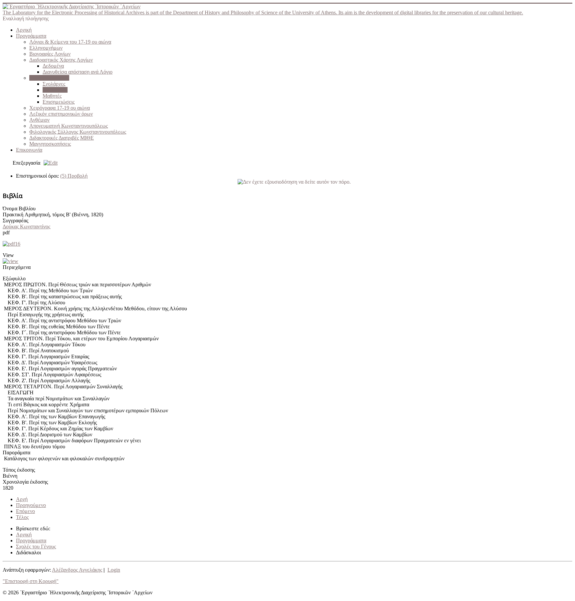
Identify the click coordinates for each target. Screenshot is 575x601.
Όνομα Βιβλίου (19, 208)
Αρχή (22, 499)
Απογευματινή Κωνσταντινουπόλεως (68, 126)
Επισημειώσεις (59, 102)
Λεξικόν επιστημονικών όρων (61, 114)
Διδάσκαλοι (55, 90)
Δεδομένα (53, 66)
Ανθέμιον (39, 120)
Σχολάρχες (54, 84)
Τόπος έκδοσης (19, 470)
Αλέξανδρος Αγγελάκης (77, 570)
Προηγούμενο (31, 505)
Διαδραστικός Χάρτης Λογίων (61, 60)
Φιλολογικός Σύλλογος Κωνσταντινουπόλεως (77, 132)
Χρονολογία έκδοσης (25, 482)
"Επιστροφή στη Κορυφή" (31, 581)
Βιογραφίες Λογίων (50, 54)
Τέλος (22, 517)
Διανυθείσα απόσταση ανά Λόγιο (77, 72)
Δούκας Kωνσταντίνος (26, 226)
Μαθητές (52, 96)
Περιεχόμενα (17, 267)
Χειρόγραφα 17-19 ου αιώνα (59, 108)
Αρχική (24, 30)
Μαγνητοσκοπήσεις (50, 144)
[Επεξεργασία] (49, 163)
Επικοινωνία (29, 150)
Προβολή (74, 176)
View (8, 255)
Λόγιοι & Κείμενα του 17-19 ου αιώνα (70, 42)
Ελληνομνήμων (46, 48)
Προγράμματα (31, 36)
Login (113, 570)
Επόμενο (25, 511)
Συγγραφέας (15, 220)
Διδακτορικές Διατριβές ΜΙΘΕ (61, 138)
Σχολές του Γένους (49, 78)
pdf (6, 232)
